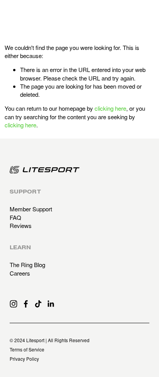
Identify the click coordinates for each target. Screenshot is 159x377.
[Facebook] (26, 304)
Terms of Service (27, 349)
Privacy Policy (24, 359)
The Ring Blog (27, 264)
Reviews (21, 225)
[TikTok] (38, 304)
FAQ (15, 217)
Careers (20, 273)
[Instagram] (13, 304)
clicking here (110, 108)
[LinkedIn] (50, 304)
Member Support (31, 209)
